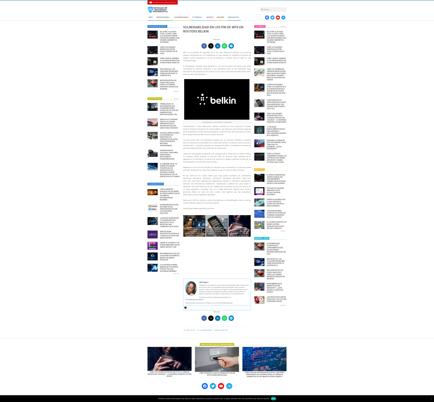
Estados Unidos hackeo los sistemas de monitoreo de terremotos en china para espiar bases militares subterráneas (169, 139)
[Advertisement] (217, 258)
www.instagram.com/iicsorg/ (194, 299)
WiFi (226, 330)
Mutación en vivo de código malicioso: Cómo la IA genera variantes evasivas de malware (169, 85)
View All (176, 91)
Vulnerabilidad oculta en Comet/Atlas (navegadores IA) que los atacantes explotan (169, 209)
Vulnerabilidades (206, 330)
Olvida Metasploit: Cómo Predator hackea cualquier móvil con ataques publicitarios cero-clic (276, 104)
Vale (273, 398)
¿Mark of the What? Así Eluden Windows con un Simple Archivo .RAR (170, 245)
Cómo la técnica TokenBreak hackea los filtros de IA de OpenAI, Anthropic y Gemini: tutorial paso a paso (277, 158)
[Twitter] (185, 308)
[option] (194, 226)
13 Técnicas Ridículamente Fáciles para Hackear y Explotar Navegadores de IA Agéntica (276, 131)
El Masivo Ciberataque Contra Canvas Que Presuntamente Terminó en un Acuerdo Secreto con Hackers (276, 179)
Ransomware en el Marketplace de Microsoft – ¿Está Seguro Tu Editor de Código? (275, 288)
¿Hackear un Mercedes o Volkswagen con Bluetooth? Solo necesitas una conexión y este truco (169, 222)
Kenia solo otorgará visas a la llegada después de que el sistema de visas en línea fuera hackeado (169, 124)
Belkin (223, 330)
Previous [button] (181, 226)
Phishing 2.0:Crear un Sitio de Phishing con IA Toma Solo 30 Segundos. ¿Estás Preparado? (276, 144)
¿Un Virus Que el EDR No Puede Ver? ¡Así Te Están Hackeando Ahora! (276, 299)
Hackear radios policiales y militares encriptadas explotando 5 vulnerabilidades (169, 155)
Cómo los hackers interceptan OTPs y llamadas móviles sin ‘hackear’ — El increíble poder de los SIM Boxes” (277, 118)
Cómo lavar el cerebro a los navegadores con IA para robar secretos (169, 60)
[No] (431, 398)
